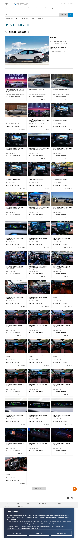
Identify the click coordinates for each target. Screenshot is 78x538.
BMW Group (8, 498)
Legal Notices (42, 503)
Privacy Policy (57, 503)
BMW (20, 498)
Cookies (7, 506)
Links (18, 503)
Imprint (29, 503)
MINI (30, 498)
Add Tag (63, 15)
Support (7, 503)
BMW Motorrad (43, 498)
